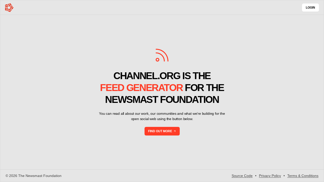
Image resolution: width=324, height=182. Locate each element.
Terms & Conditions (302, 176)
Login (310, 7)
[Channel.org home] (9, 7)
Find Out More (160, 131)
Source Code (242, 176)
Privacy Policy (270, 176)
